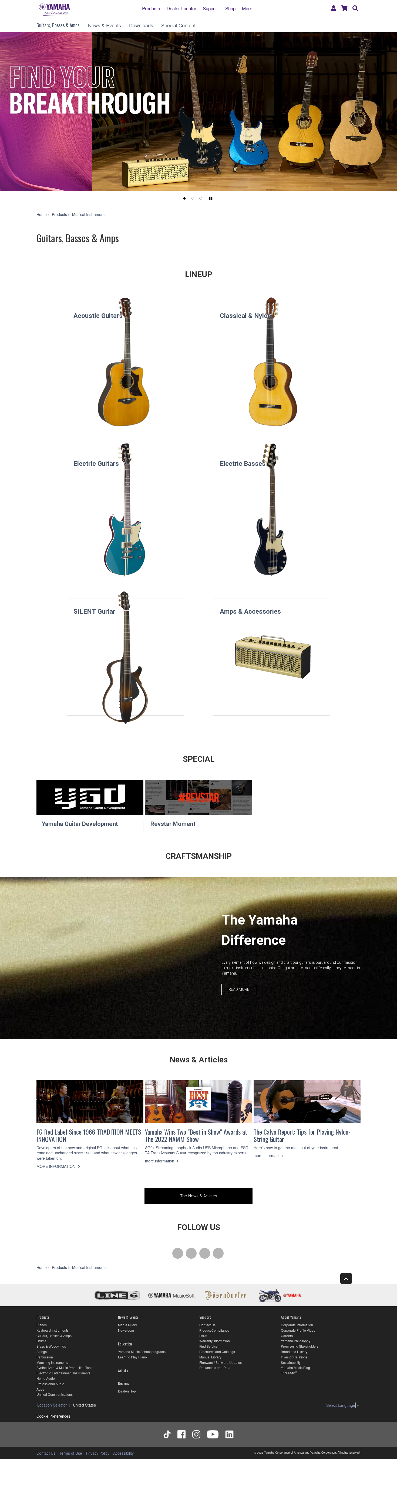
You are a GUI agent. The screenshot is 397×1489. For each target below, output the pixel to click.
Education (125, 1344)
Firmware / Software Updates (220, 1362)
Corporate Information (297, 1324)
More (247, 8)
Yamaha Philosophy (295, 1340)
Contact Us (207, 1324)
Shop (230, 8)
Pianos (41, 1324)
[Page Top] (346, 1278)
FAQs (203, 1335)
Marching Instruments (52, 1362)
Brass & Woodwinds (51, 1346)
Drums (41, 1340)
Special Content (178, 25)
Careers (287, 1335)
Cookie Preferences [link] (53, 1416)
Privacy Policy (97, 1453)
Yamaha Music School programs (142, 1351)
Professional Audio (50, 1383)
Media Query (127, 1324)
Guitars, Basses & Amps (57, 25)
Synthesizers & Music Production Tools (64, 1367)
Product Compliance (214, 1330)
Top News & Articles (198, 1196)
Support (211, 8)
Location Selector (52, 1405)
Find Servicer (209, 1346)
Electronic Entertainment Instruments (63, 1373)
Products (151, 8)
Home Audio (45, 1378)
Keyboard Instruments (52, 1330)
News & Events (104, 25)
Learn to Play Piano (132, 1357)
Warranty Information (214, 1340)
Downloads (141, 25)
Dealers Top (127, 1391)
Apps (40, 1389)
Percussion (44, 1357)
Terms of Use (70, 1453)
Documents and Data (214, 1367)
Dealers (123, 1383)
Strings (41, 1351)
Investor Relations (294, 1357)
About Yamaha (291, 1317)
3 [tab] (200, 198)
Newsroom (126, 1330)
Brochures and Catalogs (217, 1351)
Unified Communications (54, 1394)
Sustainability (291, 1362)
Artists (123, 1370)
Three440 (288, 1373)
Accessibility (123, 1453)
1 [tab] (184, 198)
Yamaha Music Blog (295, 1367)
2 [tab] (192, 198)
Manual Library (210, 1357)
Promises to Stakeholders (299, 1346)
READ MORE (238, 989)
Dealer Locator (181, 8)
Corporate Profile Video (298, 1330)
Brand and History (294, 1351)
